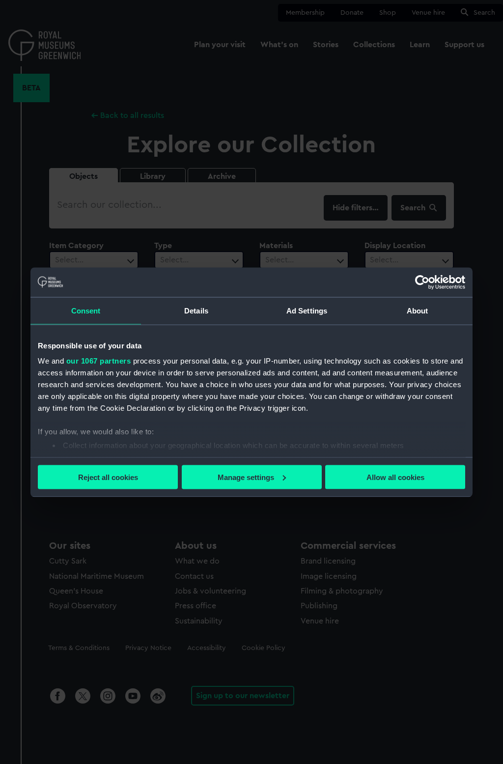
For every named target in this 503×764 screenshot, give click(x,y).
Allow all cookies (395, 477)
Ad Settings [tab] (306, 310)
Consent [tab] (86, 310)
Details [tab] (196, 310)
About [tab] (417, 310)
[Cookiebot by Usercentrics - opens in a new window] (422, 282)
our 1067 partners (98, 361)
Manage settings (246, 477)
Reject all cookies (108, 477)
